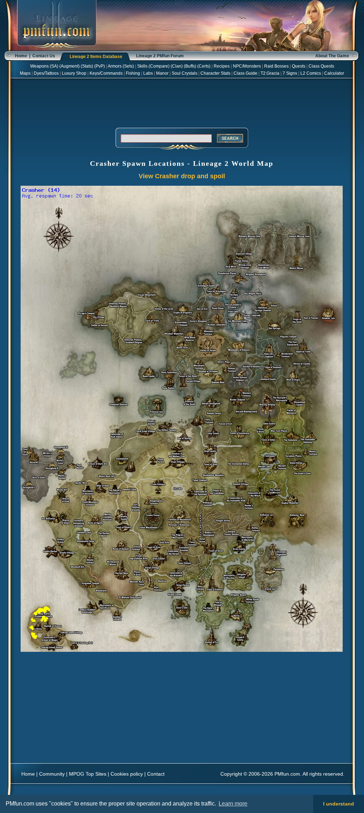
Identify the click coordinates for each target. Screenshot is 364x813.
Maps (25, 73)
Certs (204, 66)
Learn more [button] (233, 804)
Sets (128, 66)
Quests (298, 66)
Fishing (133, 73)
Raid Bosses (276, 66)
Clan (176, 66)
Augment (69, 66)
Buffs (190, 66)
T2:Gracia (270, 73)
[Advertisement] (181, 102)
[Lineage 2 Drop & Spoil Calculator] (56, 49)
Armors (115, 66)
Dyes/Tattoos (46, 73)
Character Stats (215, 73)
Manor (162, 73)
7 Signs (290, 73)
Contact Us (43, 55)
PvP (99, 66)
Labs (148, 73)
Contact (156, 774)
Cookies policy (127, 774)
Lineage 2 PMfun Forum (160, 55)
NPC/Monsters (247, 66)
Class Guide (245, 73)
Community (52, 774)
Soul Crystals (184, 73)
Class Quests (321, 66)
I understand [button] (338, 804)
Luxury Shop (74, 73)
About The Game (332, 55)
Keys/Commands (106, 73)
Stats (87, 66)
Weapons (39, 66)
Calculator (334, 73)
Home (21, 55)
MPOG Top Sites (87, 774)
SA (54, 66)
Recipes (222, 66)
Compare (159, 66)
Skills (142, 66)
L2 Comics (310, 73)
